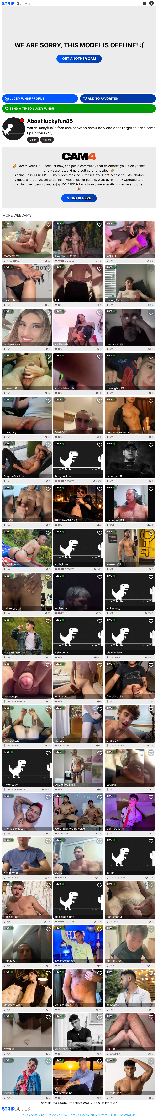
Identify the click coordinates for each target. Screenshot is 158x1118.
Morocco (114, 921)
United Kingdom (16, 701)
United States (66, 260)
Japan (112, 965)
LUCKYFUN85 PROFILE (27, 98)
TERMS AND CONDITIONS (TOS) (89, 1115)
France (47, 139)
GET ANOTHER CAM (79, 59)
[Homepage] (16, 3)
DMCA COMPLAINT (34, 1115)
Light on (152, 3)
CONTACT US (127, 1115)
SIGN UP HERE (79, 198)
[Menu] (144, 3)
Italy (61, 613)
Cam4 (33, 139)
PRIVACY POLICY (57, 1115)
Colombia (114, 657)
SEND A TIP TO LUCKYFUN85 (32, 108)
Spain (112, 525)
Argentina (13, 260)
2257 (113, 1115)
